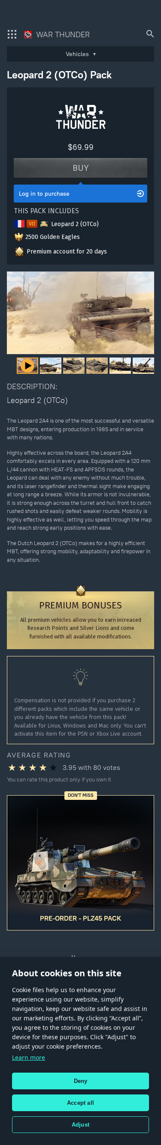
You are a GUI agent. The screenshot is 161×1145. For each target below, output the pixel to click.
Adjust (80, 1124)
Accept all (80, 1103)
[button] (50, 366)
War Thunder (62, 34)
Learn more (28, 1057)
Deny (81, 1081)
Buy (81, 168)
